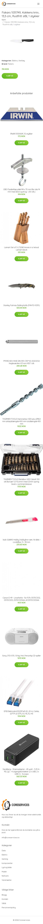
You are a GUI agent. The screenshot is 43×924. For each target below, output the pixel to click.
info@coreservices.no (10, 837)
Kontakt (5, 899)
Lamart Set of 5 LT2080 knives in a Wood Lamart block (21, 248)
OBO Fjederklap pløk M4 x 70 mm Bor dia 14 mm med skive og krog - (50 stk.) (21, 190)
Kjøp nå (9, 76)
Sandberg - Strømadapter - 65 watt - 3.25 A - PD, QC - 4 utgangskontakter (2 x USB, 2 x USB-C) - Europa (21, 771)
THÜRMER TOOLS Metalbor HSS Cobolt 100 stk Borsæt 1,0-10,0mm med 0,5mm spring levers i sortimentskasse (22, 481)
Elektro (15, 61)
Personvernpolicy (9, 907)
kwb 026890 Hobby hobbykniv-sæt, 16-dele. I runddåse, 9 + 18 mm (21, 541)
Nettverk (5, 876)
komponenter (7, 863)
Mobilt (4, 872)
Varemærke (6, 880)
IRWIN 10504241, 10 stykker (21, 134)
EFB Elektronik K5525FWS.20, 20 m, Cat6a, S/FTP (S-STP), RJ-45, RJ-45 (21, 712)
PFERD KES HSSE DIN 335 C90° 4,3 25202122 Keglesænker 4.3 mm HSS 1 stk (21, 362)
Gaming (5, 859)
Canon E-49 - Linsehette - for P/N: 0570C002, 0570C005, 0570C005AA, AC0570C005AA (21, 599)
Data (4, 850)
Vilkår (4, 903)
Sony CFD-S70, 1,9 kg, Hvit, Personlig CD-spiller (21, 655)
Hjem (4, 20)
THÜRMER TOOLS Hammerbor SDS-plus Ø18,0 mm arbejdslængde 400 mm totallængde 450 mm (21, 421)
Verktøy (21, 61)
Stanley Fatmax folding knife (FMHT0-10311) (21, 305)
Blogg (4, 895)
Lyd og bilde (7, 867)
